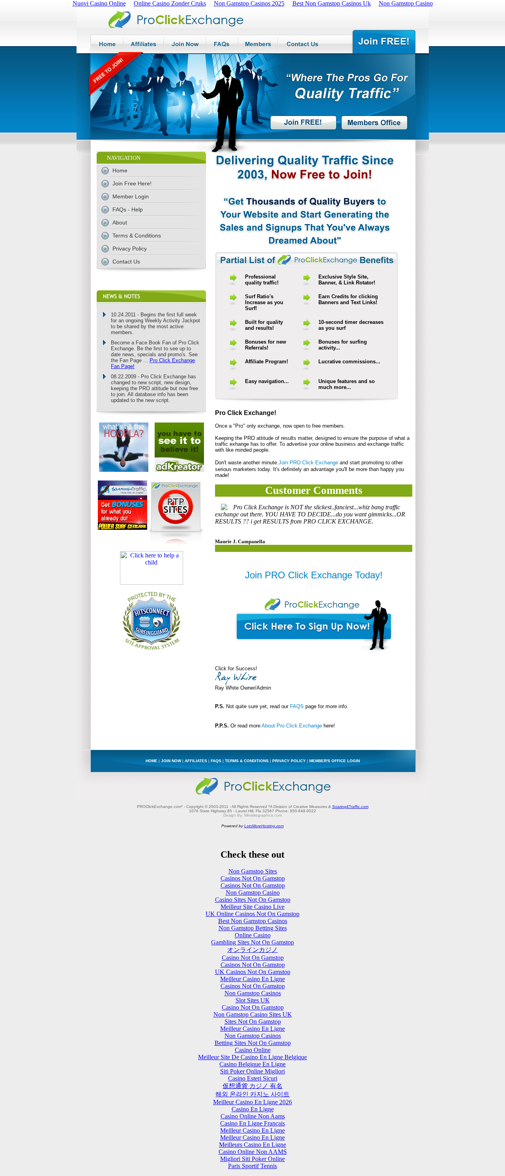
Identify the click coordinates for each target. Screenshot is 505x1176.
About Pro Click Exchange (292, 726)
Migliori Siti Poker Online (252, 1158)
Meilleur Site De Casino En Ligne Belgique (252, 1057)
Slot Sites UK (253, 1000)
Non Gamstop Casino (253, 892)
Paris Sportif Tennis (252, 1166)
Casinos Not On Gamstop (253, 878)
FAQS (297, 706)
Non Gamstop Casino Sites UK (252, 1014)
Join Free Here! (132, 183)
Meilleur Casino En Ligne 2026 (252, 1102)
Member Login (130, 196)
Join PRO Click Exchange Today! (314, 575)
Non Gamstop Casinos (252, 993)
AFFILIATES (196, 761)
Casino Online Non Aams (253, 1116)
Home (119, 170)
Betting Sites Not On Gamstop (253, 1043)
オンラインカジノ (252, 949)
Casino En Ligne (253, 1109)
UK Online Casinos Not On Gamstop (252, 914)
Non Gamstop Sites (252, 871)
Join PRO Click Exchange (308, 463)
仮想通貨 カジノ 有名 (252, 1086)
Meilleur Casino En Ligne (252, 979)
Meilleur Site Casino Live (252, 906)
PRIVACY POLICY (289, 761)
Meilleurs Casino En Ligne (252, 1144)
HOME (151, 761)
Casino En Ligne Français (252, 1123)
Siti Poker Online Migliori (252, 1071)
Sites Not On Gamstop (252, 1021)
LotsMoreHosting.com (264, 826)
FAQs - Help (127, 209)
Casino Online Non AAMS (253, 1151)
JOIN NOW (171, 761)
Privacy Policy (129, 248)
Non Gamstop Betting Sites (253, 928)
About (119, 222)
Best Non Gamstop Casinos (252, 921)
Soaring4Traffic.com (350, 806)
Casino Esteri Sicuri (252, 1078)
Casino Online (253, 1050)
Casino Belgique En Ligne (252, 1064)
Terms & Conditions (136, 235)
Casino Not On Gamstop (253, 957)
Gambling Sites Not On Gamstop (252, 942)
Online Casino (253, 935)
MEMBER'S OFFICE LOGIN (334, 761)
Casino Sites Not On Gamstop (252, 899)
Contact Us (126, 261)
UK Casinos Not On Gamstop (252, 971)
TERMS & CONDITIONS (247, 761)
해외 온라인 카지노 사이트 (252, 1094)
